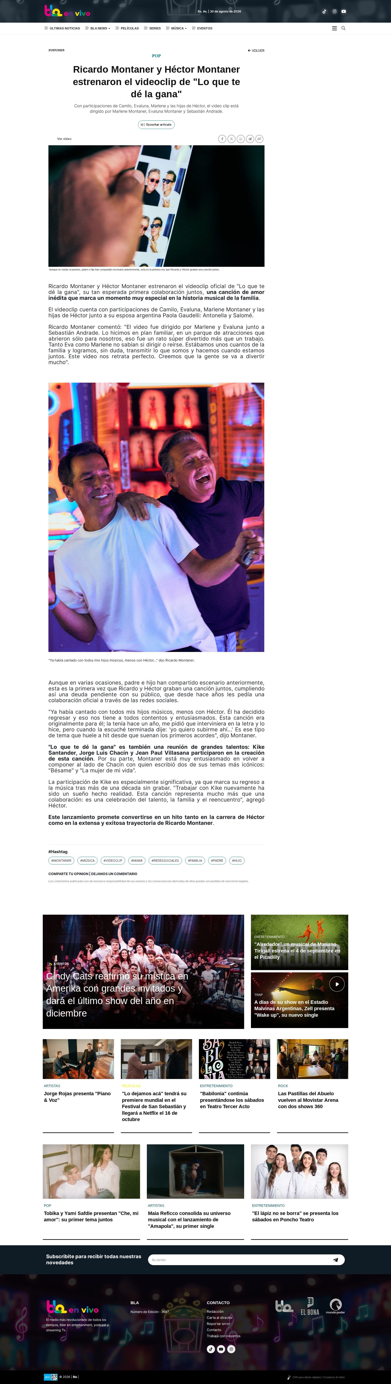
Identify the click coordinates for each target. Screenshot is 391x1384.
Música (177, 28)
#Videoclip (113, 860)
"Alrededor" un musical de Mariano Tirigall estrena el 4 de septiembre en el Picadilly (297, 950)
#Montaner (61, 860)
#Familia (195, 860)
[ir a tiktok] (324, 11)
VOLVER (258, 50)
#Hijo (237, 860)
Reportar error (218, 1324)
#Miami (137, 860)
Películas (130, 28)
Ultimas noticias (65, 28)
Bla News (99, 28)
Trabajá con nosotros (224, 1336)
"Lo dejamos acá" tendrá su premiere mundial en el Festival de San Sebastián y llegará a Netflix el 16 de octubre (154, 1106)
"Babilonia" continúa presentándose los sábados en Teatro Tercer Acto (232, 1100)
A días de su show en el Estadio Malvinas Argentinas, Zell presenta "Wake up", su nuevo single (294, 1008)
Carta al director (220, 1317)
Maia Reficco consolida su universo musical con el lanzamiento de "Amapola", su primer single (189, 1219)
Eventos (204, 28)
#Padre (217, 860)
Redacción (215, 1311)
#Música (87, 860)
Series (155, 28)
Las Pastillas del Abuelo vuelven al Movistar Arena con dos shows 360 (308, 1100)
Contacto (214, 1330)
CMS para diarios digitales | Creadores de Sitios (319, 1377)
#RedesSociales (165, 860)
